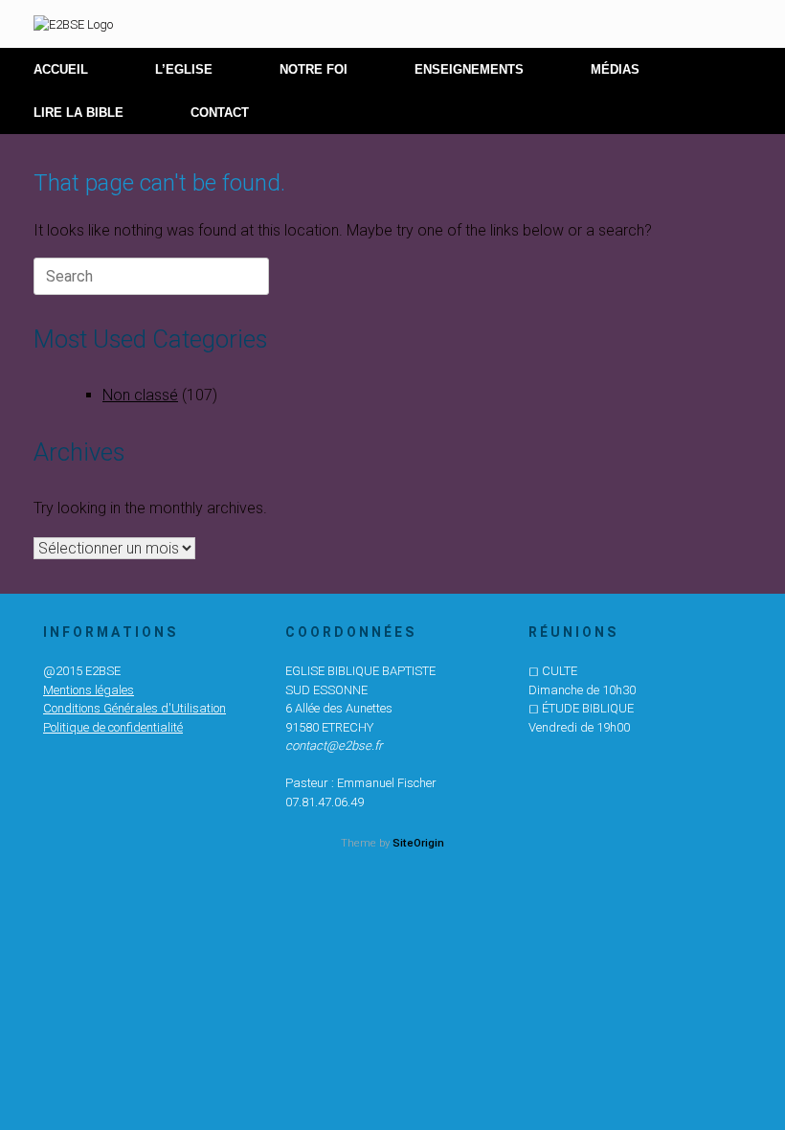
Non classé (140, 395)
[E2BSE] (73, 24)
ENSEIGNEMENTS (469, 69)
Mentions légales (88, 690)
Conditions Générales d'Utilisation (134, 708)
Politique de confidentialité (113, 727)
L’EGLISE (184, 69)
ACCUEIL (61, 69)
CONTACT (220, 112)
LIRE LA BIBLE (78, 112)
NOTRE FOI (314, 69)
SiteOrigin (418, 842)
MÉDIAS (615, 69)
